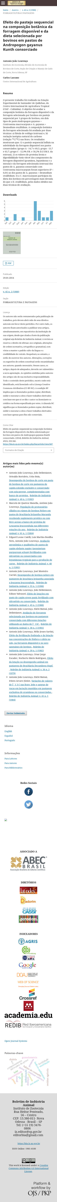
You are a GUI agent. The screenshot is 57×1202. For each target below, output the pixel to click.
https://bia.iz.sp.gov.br (29, 1143)
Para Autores (11, 763)
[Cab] (28, 953)
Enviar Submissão (16, 713)
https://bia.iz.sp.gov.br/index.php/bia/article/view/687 (28, 444)
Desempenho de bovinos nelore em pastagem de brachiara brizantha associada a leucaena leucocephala (31, 579)
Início (5, 10)
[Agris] (28, 944)
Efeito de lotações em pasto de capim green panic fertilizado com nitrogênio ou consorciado (31, 597)
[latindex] (28, 893)
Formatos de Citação (14, 450)
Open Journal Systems (16, 1041)
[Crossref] (28, 998)
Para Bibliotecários (13, 767)
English (8, 731)
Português (10, 740)
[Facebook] (28, 791)
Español (9, 735)
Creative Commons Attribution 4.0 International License (28, 1168)
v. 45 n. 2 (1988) (29, 10)
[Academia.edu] (28, 1017)
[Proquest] (28, 959)
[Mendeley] (29, 1010)
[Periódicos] (28, 922)
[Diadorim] (28, 903)
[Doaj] (28, 977)
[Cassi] (28, 913)
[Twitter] (28, 804)
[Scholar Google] (28, 968)
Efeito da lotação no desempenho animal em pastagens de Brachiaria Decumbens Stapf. (31, 662)
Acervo (15, 10)
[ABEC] (29, 870)
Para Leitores (11, 758)
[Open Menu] (3, 3)
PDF (9, 263)
